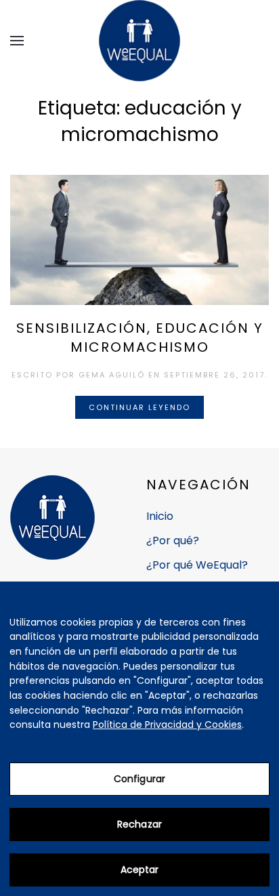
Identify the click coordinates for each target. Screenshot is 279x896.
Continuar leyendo (139, 407)
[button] (17, 41)
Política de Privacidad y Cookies (167, 724)
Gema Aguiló (112, 374)
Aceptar (140, 869)
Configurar (139, 779)
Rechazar (139, 824)
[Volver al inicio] (139, 41)
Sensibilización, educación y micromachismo (139, 338)
